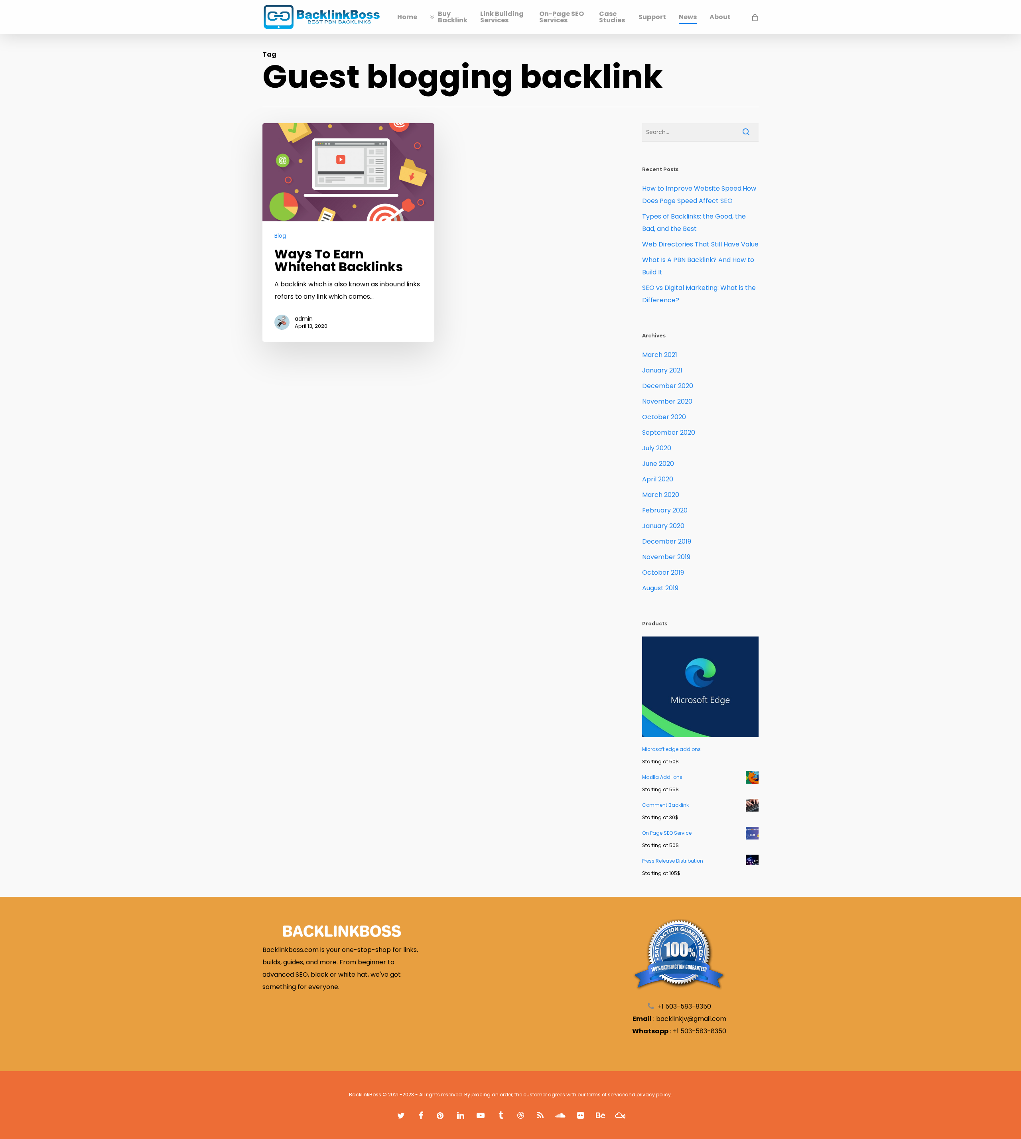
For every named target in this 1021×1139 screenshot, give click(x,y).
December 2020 (667, 385)
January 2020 (663, 525)
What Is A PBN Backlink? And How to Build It (698, 266)
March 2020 (660, 494)
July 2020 (656, 448)
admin (304, 319)
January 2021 (662, 370)
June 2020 (658, 463)
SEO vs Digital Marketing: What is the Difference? (699, 294)
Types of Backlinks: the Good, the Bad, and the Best (694, 222)
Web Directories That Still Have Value (700, 244)
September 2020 (668, 432)
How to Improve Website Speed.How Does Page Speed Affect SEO (699, 194)
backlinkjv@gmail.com (691, 1018)
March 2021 (659, 354)
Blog (280, 236)
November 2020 (667, 401)
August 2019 (660, 588)
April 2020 (657, 479)
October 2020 (664, 417)
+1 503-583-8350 (699, 1031)
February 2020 (665, 510)
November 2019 (666, 557)
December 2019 (666, 541)
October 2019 (663, 572)
